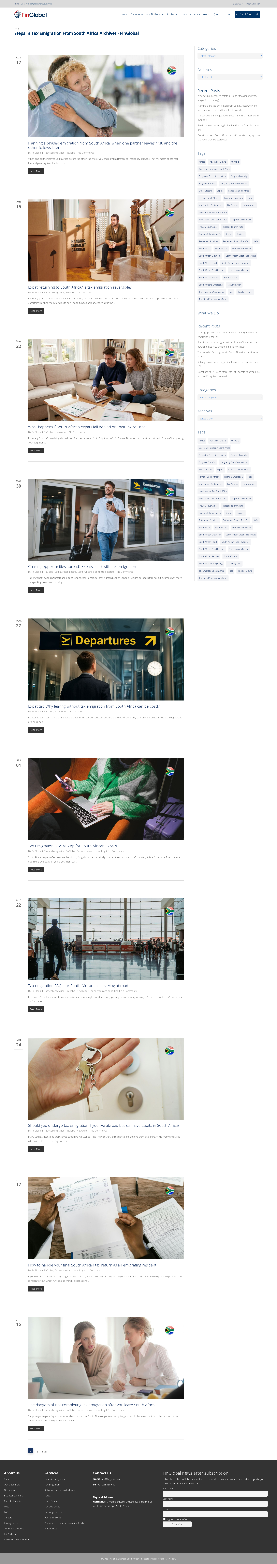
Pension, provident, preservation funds (64, 1523)
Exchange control (53, 1512)
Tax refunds (50, 1501)
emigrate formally (239, 176)
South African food (208, 263)
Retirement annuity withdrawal (59, 1490)
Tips (231, 292)
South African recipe (238, 270)
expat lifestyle (205, 190)
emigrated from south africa (212, 176)
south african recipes (209, 277)
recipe (229, 234)
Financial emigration (54, 152)
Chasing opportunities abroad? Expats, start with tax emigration (82, 566)
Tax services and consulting (91, 851)
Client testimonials (13, 1501)
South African (221, 248)
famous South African (209, 198)
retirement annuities (208, 241)
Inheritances (50, 1528)
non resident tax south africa (213, 212)
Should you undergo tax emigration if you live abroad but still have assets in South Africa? (103, 1125)
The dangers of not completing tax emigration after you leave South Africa (91, 1404)
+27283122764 (238, 4)
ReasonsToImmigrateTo (210, 234)
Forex (47, 1495)
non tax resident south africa (213, 219)
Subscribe (177, 1524)
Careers (8, 1517)
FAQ (6, 1512)
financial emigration (233, 198)
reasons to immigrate (232, 226)
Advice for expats (218, 161)
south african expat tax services (241, 255)
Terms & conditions (14, 1528)
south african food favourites (235, 263)
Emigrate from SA (207, 183)
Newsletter (61, 432)
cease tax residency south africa (214, 169)
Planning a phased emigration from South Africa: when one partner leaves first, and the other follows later (102, 145)
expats (220, 190)
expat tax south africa (238, 190)
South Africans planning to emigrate (96, 571)
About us (8, 1479)
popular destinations (241, 219)
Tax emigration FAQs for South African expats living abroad (78, 985)
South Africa (204, 248)
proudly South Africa (208, 226)
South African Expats (65, 571)
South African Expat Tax (210, 255)
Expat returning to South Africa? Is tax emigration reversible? (80, 287)
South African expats (241, 248)
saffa (255, 241)
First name (168, 1488)
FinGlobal (36, 152)
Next (44, 1452)
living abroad (249, 205)
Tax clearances (52, 1506)
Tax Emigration (52, 1484)
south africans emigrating (210, 284)
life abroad (232, 205)
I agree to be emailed (177, 1519)
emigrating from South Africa (233, 183)
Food (250, 198)
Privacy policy (11, 1523)
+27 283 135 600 (106, 1484)
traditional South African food (213, 299)
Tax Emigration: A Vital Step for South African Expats (72, 845)
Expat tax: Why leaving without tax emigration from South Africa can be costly (94, 706)
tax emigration (234, 284)
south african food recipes (211, 270)
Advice (202, 161)
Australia (235, 161)
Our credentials (12, 1484)
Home (16, 4)
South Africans (230, 277)
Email (165, 1509)
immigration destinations (210, 205)
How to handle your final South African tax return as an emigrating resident (92, 1265)
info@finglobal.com (253, 4)
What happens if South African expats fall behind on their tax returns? (87, 426)
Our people (10, 1490)
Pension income (52, 1517)
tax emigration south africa (211, 292)
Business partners (13, 1495)
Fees (6, 1506)
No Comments (86, 152)
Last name (168, 1498)
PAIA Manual (10, 1534)
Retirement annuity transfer (236, 241)
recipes (240, 234)
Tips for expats (245, 292)
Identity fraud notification (17, 1539)
